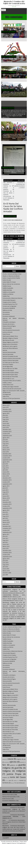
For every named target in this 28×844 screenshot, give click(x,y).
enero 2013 (6, 500)
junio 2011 (5, 538)
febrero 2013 (6, 498)
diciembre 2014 (7, 454)
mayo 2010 (6, 564)
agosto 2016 (6, 413)
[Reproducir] (5, 236)
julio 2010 (5, 560)
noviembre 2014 (7, 456)
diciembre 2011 (7, 526)
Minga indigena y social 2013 (10, 342)
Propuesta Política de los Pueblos (12, 380)
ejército (15, 761)
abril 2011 (5, 542)
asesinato (4, 759)
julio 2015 (5, 439)
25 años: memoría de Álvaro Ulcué (12, 274)
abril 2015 (5, 445)
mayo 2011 (6, 540)
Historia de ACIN (7, 328)
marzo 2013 (6, 496)
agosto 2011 (6, 534)
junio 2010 (5, 562)
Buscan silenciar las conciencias (11, 284)
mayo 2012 (6, 516)
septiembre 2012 (7, 508)
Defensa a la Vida (7, 310)
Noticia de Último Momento (8, 32)
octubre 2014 (6, 458)
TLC (16, 783)
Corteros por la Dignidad (9, 306)
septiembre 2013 (7, 484)
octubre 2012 (6, 506)
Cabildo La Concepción (9, 292)
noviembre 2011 (7, 528)
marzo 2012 (6, 520)
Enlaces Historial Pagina (9, 326)
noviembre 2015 (7, 431)
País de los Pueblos (8, 364)
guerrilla (20, 767)
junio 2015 (5, 441)
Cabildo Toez (6, 296)
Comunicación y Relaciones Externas (12, 298)
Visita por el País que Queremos (11, 398)
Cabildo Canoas (7, 286)
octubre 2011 (6, 530)
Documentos (6, 312)
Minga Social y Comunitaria (10, 344)
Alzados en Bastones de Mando (11, 276)
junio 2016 (5, 417)
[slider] (22, 236)
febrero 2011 (6, 546)
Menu (3, 9)
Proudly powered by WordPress (9, 841)
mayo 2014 (6, 468)
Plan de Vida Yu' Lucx (8, 378)
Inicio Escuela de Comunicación (11, 330)
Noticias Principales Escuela (10, 356)
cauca (12, 758)
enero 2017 (6, 407)
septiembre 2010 (7, 556)
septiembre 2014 (7, 460)
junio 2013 (5, 490)
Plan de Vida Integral (8, 370)
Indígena (8, 770)
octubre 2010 (6, 554)
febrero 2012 (6, 522)
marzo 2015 (6, 448)
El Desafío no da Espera (9, 322)
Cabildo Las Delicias (8, 294)
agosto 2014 (6, 462)
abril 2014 (5, 470)
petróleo (16, 780)
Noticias (5, 350)
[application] (14, 236)
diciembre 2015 (7, 429)
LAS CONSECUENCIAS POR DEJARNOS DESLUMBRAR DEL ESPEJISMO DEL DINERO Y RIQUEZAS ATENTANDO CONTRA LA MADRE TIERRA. (14, 136)
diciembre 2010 (7, 550)
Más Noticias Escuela (8, 340)
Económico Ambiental (9, 316)
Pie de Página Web (8, 366)
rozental (22, 780)
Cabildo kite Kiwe (7, 290)
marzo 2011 (6, 544)
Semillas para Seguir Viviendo (11, 386)
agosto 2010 (6, 558)
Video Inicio (6, 396)
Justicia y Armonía (7, 332)
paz (11, 780)
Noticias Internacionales (9, 352)
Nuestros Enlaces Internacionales (12, 358)
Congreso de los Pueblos (9, 302)
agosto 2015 (6, 437)
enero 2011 (6, 548)
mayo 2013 (6, 492)
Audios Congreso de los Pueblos (11, 278)
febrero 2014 (6, 474)
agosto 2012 (6, 510)
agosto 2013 (6, 486)
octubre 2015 (6, 433)
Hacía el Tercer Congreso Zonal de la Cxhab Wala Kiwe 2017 (14, 75)
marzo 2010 (6, 569)
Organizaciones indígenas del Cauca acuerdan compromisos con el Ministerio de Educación (14, 34)
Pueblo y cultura (7, 382)
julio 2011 (5, 536)
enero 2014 (6, 476)
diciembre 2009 (7, 573)
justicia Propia (16, 774)
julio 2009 (5, 575)
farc (5, 764)
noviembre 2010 (7, 552)
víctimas (21, 783)
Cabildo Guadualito (8, 288)
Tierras (12, 782)
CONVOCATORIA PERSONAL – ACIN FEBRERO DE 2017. (14, 59)
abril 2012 (5, 518)
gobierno (14, 765)
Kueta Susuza (6, 334)
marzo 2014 (6, 472)
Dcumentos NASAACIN (9, 308)
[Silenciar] (18, 236)
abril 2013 (5, 494)
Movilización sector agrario (10, 346)
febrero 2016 (6, 425)
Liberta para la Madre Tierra (10, 336)
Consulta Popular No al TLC (10, 304)
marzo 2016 (6, 423)
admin (11, 37)
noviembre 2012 (7, 504)
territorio (6, 783)
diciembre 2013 (7, 478)
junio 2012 (5, 514)
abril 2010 (5, 566)
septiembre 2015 (7, 435)
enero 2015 (6, 452)
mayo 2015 (6, 443)
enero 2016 (6, 427)
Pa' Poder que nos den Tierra (11, 362)
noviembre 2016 (7, 411)
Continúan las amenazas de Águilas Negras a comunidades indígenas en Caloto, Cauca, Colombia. (14, 171)
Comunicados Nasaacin (7, 90)
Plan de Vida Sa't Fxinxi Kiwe (10, 376)
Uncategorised (7, 394)
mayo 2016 (6, 419)
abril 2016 (5, 421)
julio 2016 (5, 415)
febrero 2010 (6, 571)
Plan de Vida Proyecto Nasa (10, 374)
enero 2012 (6, 524)
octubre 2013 (6, 482)
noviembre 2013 (7, 480)
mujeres (5, 777)
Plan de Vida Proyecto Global (10, 372)
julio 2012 (5, 512)
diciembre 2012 (7, 502)
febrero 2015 (6, 450)
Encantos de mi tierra (8, 324)
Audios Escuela (7, 280)
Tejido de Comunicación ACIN (16, 220)
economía (6, 762)
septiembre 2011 (7, 532)
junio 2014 (5, 466)
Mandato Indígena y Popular (10, 338)
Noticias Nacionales (8, 354)
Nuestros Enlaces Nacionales (10, 360)
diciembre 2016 (7, 409)
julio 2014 (5, 464)
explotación (23, 762)
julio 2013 (5, 488)
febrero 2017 (6, 405)
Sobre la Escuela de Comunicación (12, 388)
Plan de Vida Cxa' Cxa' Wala (10, 368)
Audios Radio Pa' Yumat (10, 216)
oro (6, 780)
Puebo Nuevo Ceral (8, 384)
